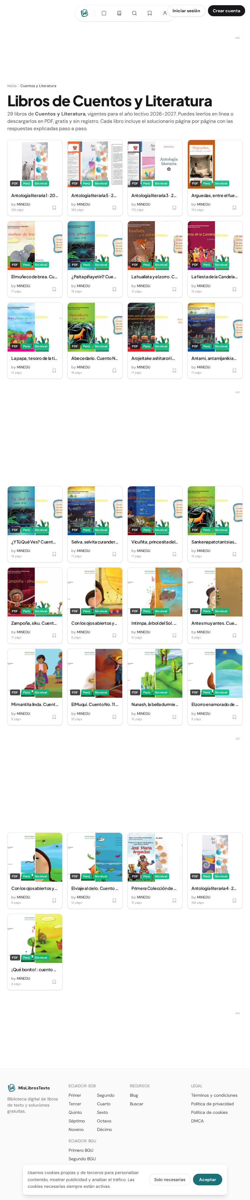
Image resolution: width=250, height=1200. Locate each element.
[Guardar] (54, 207)
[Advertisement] (125, 48)
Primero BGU (81, 1150)
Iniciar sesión (186, 10)
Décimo (104, 1129)
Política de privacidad (212, 1104)
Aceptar (207, 1179)
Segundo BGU (82, 1159)
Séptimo (77, 1121)
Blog (134, 1095)
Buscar (136, 1104)
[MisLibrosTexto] (85, 13)
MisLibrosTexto (34, 1088)
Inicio (11, 85)
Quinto (75, 1112)
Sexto (102, 1112)
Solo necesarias (169, 1179)
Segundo (105, 1095)
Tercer (75, 1104)
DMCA (197, 1121)
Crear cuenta (226, 10)
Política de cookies (209, 1112)
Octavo (104, 1121)
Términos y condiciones (214, 1095)
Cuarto (103, 1104)
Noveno (76, 1129)
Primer (75, 1095)
